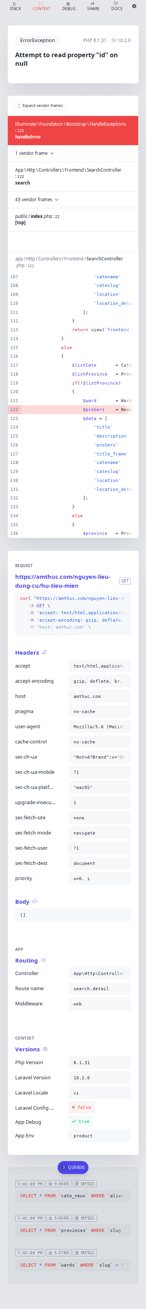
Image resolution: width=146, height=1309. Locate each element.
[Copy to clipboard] (123, 599)
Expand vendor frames (43, 105)
